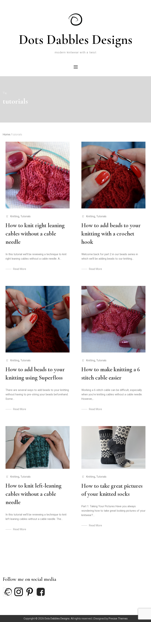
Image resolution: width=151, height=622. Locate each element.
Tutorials (25, 216)
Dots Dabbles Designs (75, 39)
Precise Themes (118, 618)
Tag (5, 92)
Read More (19, 269)
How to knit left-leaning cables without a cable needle (34, 494)
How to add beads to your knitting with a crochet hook (111, 233)
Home (7, 134)
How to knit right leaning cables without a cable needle (35, 233)
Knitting (14, 216)
